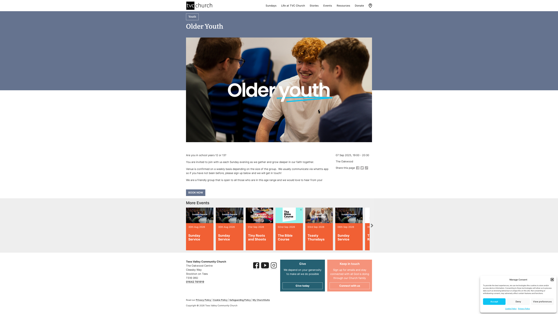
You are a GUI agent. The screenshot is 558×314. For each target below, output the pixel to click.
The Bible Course (285, 237)
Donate (359, 5)
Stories (314, 5)
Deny (518, 301)
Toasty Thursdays (316, 237)
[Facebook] (358, 168)
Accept (494, 301)
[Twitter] (362, 168)
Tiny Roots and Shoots (257, 237)
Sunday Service (194, 237)
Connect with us (349, 285)
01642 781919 (195, 281)
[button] (552, 279)
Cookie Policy (511, 308)
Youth (192, 16)
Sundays (271, 5)
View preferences (542, 301)
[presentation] (372, 225)
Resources (343, 5)
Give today (303, 285)
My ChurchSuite (261, 300)
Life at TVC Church (293, 5)
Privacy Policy (524, 308)
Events (327, 5)
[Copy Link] (366, 168)
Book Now (195, 192)
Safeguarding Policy (240, 300)
